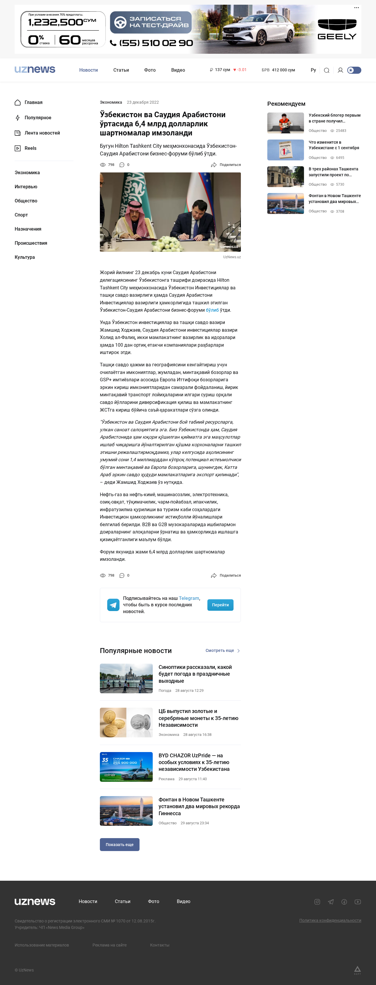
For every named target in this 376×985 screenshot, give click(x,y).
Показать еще (120, 844)
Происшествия (31, 243)
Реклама (166, 779)
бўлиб (213, 310)
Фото (150, 70)
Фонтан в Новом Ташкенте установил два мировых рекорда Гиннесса (199, 806)
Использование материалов (42, 945)
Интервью (26, 186)
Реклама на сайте (110, 945)
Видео (178, 70)
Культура (25, 257)
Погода (165, 690)
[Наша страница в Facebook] (344, 901)
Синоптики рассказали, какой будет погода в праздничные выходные (195, 674)
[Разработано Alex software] (357, 970)
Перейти (220, 605)
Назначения (28, 229)
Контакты (159, 945)
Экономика (27, 172)
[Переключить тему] (354, 70)
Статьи (121, 70)
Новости (88, 70)
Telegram (189, 598)
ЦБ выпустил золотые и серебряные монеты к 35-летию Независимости (199, 718)
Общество (26, 201)
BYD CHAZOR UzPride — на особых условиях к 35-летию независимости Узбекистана (194, 762)
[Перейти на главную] (35, 69)
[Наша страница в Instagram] (317, 901)
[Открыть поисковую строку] (328, 70)
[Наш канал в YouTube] (357, 901)
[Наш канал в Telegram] (330, 901)
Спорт (21, 215)
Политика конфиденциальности (330, 920)
